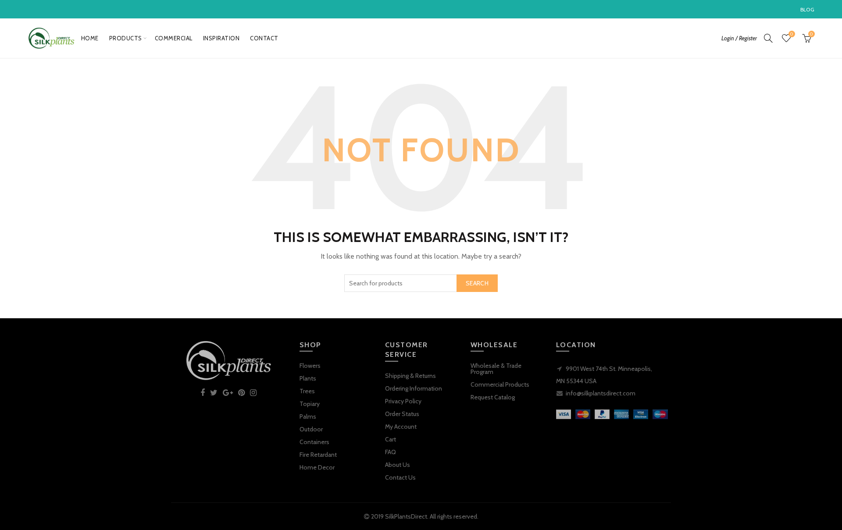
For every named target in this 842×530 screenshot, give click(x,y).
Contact (264, 38)
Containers (314, 442)
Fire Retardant (318, 455)
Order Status (402, 414)
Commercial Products (500, 384)
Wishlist (791, 34)
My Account (401, 426)
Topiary (310, 404)
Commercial (174, 38)
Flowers (310, 366)
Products (125, 38)
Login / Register (739, 38)
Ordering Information (413, 388)
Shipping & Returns (410, 376)
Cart (390, 439)
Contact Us (400, 477)
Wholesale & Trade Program (496, 369)
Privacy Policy (403, 401)
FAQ (390, 452)
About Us (397, 465)
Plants (308, 378)
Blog (807, 9)
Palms (308, 416)
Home (90, 38)
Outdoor (311, 429)
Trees (307, 391)
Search (477, 283)
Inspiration (221, 38)
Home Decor (317, 467)
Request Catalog (493, 397)
